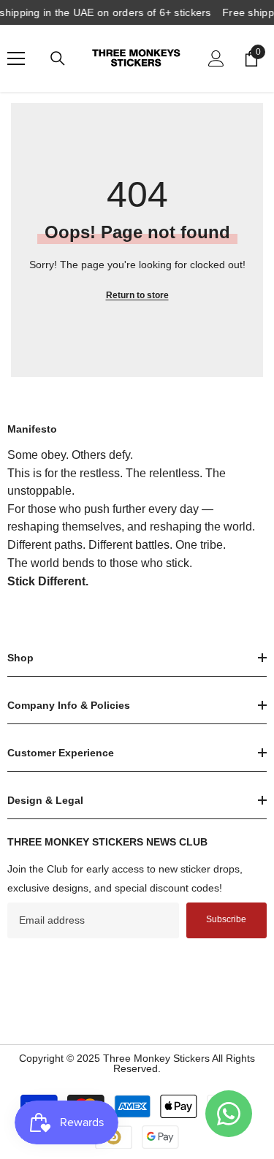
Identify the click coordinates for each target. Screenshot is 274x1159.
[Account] (216, 58)
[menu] (16, 58)
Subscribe (226, 919)
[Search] (57, 58)
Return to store (137, 295)
